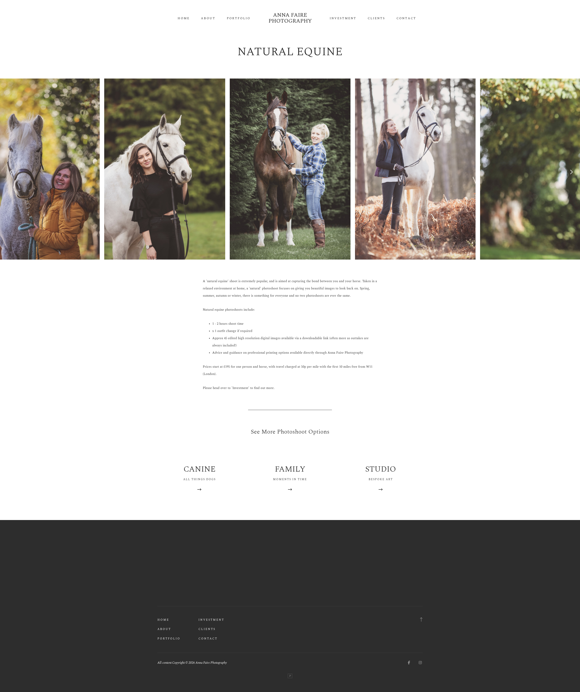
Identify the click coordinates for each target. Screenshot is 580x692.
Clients (376, 18)
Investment (343, 18)
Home (184, 18)
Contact (406, 18)
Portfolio (238, 18)
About (208, 18)
